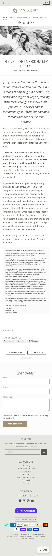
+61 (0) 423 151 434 (21, 496)
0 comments (8, 331)
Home (5, 18)
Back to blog (26, 358)
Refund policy (38, 535)
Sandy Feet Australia (21, 535)
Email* (6, 387)
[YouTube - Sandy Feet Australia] (32, 22)
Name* (6, 377)
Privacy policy (12, 537)
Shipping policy (39, 537)
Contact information (26, 539)
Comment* (8, 397)
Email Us (35, 496)
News (12, 18)
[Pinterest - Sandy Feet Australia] (28, 22)
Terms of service (25, 537)
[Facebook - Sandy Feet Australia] (19, 22)
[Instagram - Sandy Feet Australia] (24, 22)
